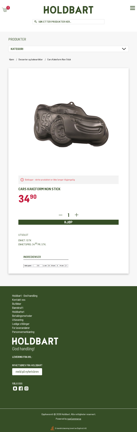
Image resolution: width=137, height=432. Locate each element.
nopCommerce (74, 418)
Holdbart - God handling (24, 295)
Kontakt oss (18, 299)
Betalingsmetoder (22, 315)
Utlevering (17, 319)
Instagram (26, 388)
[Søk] (35, 21)
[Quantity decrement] (60, 215)
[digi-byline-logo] (52, 428)
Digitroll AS (82, 428)
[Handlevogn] (4, 10)
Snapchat (15, 388)
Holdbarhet (18, 311)
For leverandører (21, 328)
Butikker (16, 303)
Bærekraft (17, 307)
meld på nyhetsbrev (27, 372)
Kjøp (68, 222)
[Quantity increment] (76, 215)
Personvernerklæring (23, 332)
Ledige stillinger (20, 324)
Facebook (21, 388)
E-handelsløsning (62, 428)
